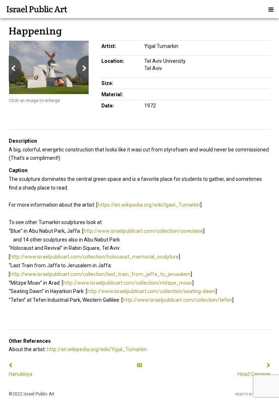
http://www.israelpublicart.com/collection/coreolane (143, 231)
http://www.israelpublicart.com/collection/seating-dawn (151, 291)
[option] (49, 67)
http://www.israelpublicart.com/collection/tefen (177, 300)
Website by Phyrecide (252, 394)
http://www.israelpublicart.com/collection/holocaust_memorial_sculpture (94, 257)
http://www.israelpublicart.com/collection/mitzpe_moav (127, 283)
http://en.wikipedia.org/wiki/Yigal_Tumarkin (97, 349)
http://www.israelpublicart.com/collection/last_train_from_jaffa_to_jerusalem (100, 274)
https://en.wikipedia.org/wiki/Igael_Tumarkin (149, 205)
